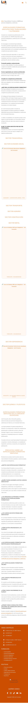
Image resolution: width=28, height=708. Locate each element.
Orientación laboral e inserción (10, 658)
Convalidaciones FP (8, 660)
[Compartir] (13, 704)
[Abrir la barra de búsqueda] (26, 2)
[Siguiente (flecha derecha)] (8, 706)
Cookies (5, 668)
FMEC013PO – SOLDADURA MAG (14, 276)
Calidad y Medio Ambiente (9, 670)
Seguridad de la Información (10, 672)
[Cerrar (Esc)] (19, 704)
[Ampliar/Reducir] (2, 704)
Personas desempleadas (9, 653)
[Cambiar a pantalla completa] (8, 704)
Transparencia (7, 674)
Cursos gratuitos (7, 651)
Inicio (2, 21)
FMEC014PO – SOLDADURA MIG (14, 333)
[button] (22, 2)
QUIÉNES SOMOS (14, 689)
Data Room (6, 675)
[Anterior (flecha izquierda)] (2, 706)
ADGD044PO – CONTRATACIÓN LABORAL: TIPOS (14, 197)
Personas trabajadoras (8, 655)
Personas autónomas (8, 656)
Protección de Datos (8, 667)
